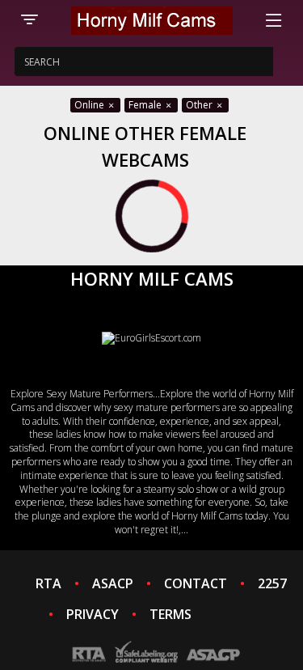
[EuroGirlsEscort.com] (151, 338)
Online (90, 105)
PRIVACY (92, 614)
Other (200, 105)
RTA (48, 583)
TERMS (170, 614)
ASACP (112, 583)
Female (146, 105)
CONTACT (195, 583)
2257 (272, 583)
